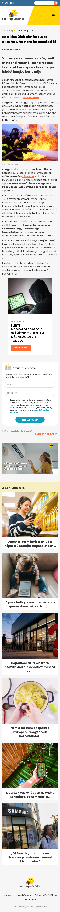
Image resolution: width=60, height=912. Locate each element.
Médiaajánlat (30, 899)
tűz (23, 430)
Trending (7, 30)
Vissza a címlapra (47, 434)
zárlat (30, 430)
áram (5, 430)
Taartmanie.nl (31, 97)
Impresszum (9, 895)
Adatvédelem (24, 895)
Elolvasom (21, 347)
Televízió (14, 430)
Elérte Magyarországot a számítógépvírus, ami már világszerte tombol (28, 333)
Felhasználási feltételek (46, 895)
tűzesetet (28, 176)
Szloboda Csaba (11, 49)
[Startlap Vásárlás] (14, 15)
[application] (30, 458)
